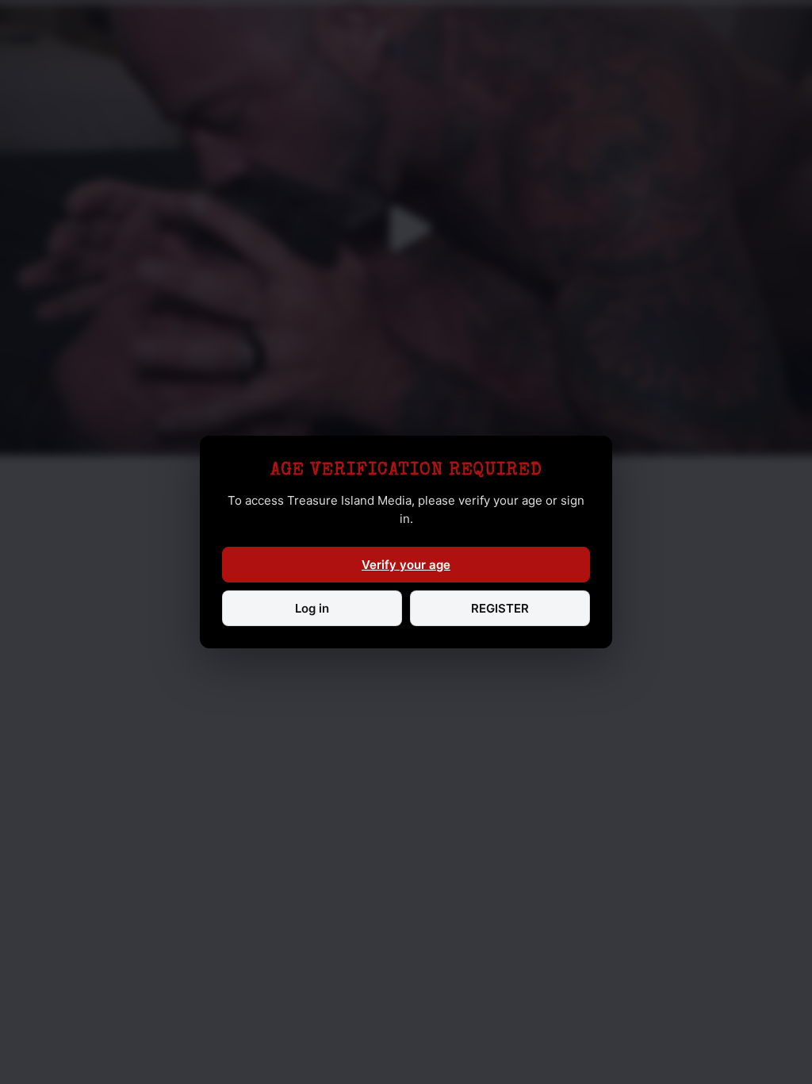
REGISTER (500, 608)
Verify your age (406, 564)
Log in (312, 608)
